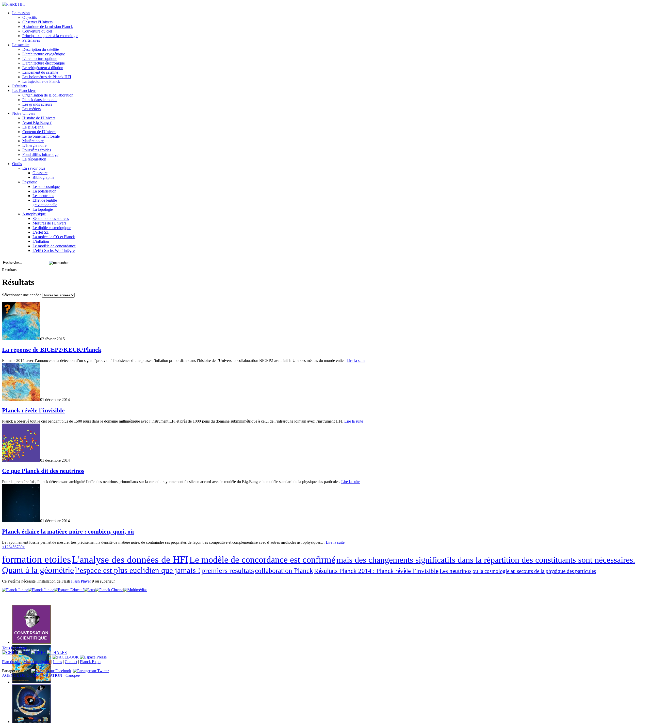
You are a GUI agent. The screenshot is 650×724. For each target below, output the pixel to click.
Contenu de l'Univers (39, 132)
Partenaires (31, 40)
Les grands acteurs (37, 104)
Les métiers (31, 109)
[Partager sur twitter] (91, 671)
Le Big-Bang (32, 127)
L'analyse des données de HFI (130, 559)
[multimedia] (325, 596)
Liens (57, 661)
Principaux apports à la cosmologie (50, 36)
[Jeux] (89, 590)
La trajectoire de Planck (41, 81)
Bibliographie (43, 177)
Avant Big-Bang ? (37, 122)
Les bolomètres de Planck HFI (46, 77)
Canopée (73, 675)
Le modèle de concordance (54, 246)
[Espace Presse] (93, 657)
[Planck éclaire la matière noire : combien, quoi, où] (21, 521)
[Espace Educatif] (69, 590)
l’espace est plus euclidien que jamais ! (137, 570)
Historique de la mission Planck (47, 26)
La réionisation (34, 159)
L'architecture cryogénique (43, 54)
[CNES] (38, 652)
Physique (29, 182)
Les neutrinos (43, 196)
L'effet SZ (40, 232)
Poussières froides (36, 150)
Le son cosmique (46, 186)
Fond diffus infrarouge (40, 154)
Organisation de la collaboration (47, 95)
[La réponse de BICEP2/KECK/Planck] (21, 339)
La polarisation (44, 191)
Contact (71, 661)
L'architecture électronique (43, 63)
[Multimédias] (135, 590)
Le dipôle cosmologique (51, 228)
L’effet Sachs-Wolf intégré (53, 250)
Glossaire (39, 173)
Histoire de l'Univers (38, 118)
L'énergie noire (34, 145)
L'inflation (40, 241)
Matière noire (33, 141)
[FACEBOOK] (66, 657)
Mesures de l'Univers (49, 223)
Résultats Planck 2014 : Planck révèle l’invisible (376, 570)
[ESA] (24, 652)
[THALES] (57, 652)
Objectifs (29, 17)
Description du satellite (40, 49)
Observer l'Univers (37, 22)
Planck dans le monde (39, 100)
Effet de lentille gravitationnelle (44, 202)
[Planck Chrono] (109, 590)
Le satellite (20, 45)
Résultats (19, 86)
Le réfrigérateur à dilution (42, 68)
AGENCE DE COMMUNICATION (32, 675)
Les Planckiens (24, 90)
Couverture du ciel (37, 31)
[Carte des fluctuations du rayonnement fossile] (31, 682)
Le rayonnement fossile (41, 136)
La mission (21, 13)
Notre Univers (23, 113)
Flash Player (81, 581)
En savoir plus (33, 168)
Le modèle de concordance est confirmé (262, 560)
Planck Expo (90, 661)
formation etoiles (36, 559)
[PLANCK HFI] (13, 4)
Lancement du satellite (40, 72)
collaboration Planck (284, 570)
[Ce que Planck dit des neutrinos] (21, 460)
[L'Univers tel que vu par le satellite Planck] (31, 642)
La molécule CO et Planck (53, 237)
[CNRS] (9, 652)
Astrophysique (34, 214)
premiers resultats (227, 570)
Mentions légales (36, 661)
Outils (17, 164)
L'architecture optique (39, 58)
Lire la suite (356, 360)
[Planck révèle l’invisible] (21, 399)
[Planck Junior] (15, 590)
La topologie (42, 209)
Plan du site (11, 661)
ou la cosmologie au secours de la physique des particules (534, 571)
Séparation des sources (50, 218)
